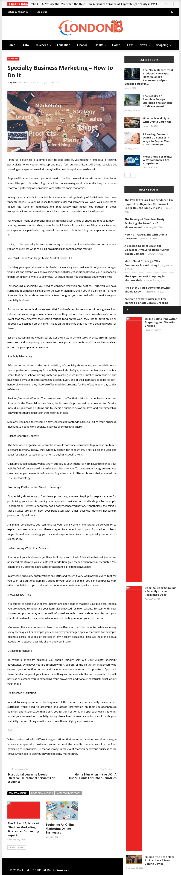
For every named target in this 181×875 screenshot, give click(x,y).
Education (63, 45)
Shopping (14, 83)
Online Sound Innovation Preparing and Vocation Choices (161, 322)
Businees (14, 33)
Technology (17, 90)
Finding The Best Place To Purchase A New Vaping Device (159, 860)
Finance (82, 45)
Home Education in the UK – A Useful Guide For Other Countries (92, 776)
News (11, 76)
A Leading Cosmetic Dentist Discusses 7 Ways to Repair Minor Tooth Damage (157, 139)
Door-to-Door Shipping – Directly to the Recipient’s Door (160, 591)
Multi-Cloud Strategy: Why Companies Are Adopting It (157, 160)
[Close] (127, 310)
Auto (11, 26)
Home (11, 19)
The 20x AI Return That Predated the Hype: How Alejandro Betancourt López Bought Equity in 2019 (149, 204)
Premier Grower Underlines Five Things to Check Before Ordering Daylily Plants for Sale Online (146, 303)
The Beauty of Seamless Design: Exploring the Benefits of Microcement (158, 101)
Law (10, 69)
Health (99, 45)
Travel (12, 97)
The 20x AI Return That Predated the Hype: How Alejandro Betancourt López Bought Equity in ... (148, 76)
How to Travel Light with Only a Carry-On (157, 119)
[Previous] (127, 175)
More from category (68, 793)
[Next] (133, 175)
